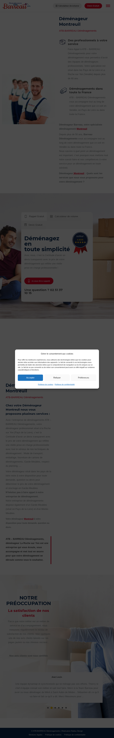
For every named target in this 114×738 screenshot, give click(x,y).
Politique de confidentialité (65, 384)
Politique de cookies (45, 384)
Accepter (30, 377)
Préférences (83, 377)
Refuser (57, 377)
